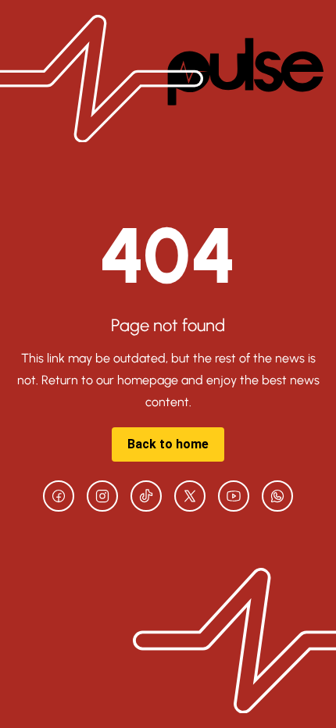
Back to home (168, 444)
